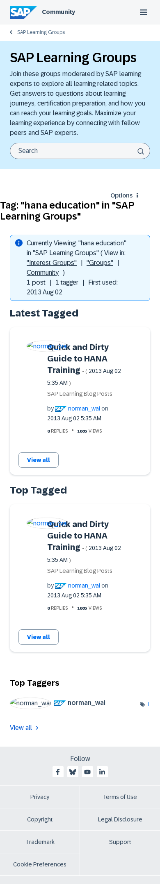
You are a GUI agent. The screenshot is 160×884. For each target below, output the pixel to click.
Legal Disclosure (120, 819)
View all (38, 460)
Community (58, 12)
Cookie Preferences (39, 864)
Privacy (39, 797)
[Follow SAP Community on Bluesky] (72, 772)
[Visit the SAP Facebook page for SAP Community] (58, 772)
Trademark (40, 842)
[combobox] (80, 151)
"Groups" (100, 262)
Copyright (40, 819)
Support (120, 842)
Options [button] (121, 195)
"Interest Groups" (52, 262)
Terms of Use (120, 797)
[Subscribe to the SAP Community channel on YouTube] (87, 772)
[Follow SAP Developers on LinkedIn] (102, 772)
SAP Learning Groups (41, 32)
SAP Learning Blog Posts (79, 393)
